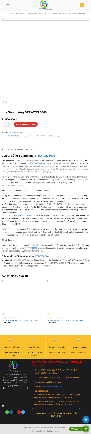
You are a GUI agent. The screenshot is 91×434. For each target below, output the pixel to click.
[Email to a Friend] (12, 141)
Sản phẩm (20, 13)
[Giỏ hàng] (82, 5)
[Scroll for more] (45, 419)
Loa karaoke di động (77, 13)
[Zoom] (4, 103)
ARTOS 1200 (12, 136)
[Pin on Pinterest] (16, 141)
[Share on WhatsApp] (4, 141)
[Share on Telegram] (20, 141)
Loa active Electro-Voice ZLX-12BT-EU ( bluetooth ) (65, 320)
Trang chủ (10, 13)
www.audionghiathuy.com (52, 386)
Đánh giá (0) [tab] (30, 150)
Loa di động (21, 136)
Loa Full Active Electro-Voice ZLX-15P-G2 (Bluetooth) (20, 320)
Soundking (55, 136)
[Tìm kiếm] (87, 5)
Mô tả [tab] (4, 150)
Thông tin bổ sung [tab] (15, 150)
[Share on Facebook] (8, 141)
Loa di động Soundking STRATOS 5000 (38, 136)
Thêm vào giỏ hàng (26, 124)
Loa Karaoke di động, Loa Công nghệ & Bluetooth (46, 13)
